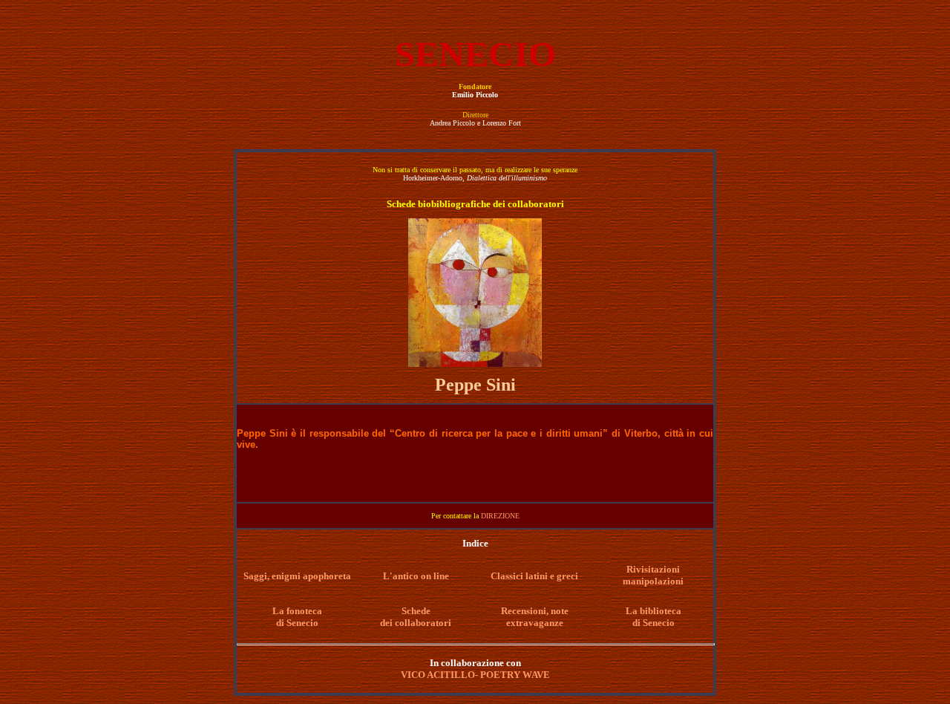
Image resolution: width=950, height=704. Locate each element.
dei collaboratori (415, 622)
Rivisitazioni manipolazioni (653, 575)
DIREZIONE (500, 516)
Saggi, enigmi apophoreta (297, 575)
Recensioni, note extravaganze (535, 616)
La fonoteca (297, 610)
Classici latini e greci (534, 575)
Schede (416, 610)
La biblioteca (653, 610)
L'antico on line (416, 575)
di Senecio (297, 622)
